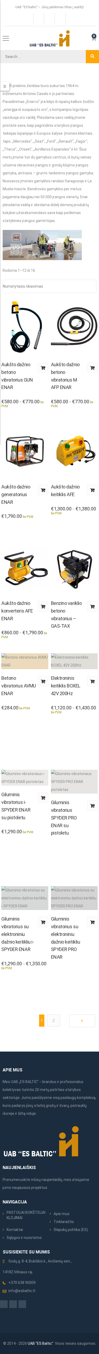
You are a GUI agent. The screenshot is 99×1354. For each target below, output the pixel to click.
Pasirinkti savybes (43, 367)
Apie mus (61, 1214)
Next (82, 1021)
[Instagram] (60, 19)
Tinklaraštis (64, 1222)
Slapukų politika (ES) (71, 1230)
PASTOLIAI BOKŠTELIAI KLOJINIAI (26, 1215)
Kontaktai (15, 1230)
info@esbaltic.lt (21, 1291)
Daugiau (92, 606)
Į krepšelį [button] (43, 681)
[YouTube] (49, 19)
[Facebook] (38, 19)
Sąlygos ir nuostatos (24, 1237)
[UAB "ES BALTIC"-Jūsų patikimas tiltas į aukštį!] (49, 38)
